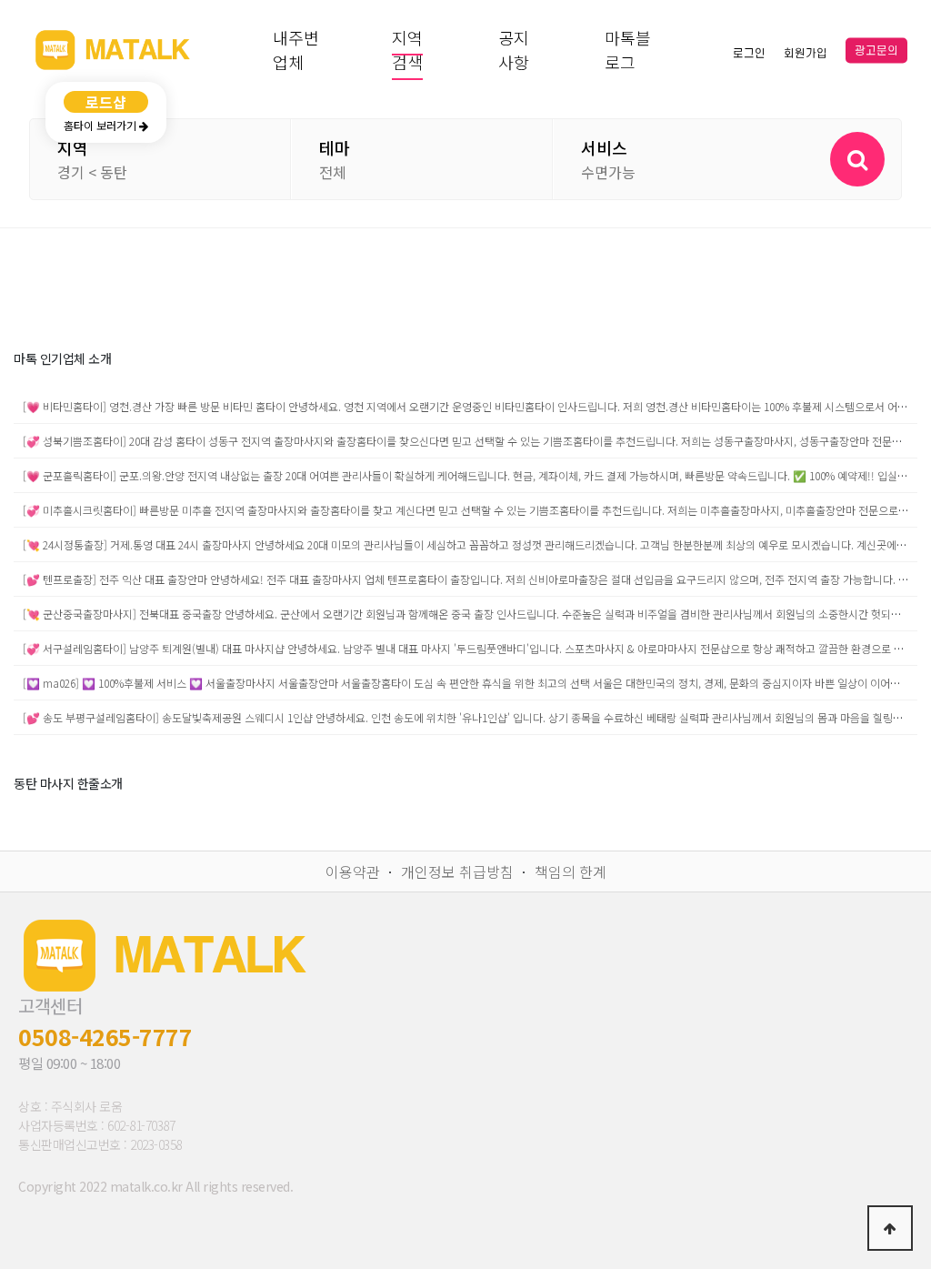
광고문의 (876, 51)
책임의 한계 (570, 871)
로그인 (749, 52)
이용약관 (352, 871)
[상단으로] (890, 1228)
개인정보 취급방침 (457, 871)
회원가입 (805, 52)
